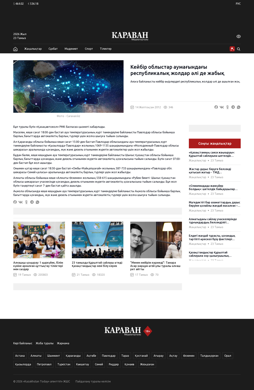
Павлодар (108, 355)
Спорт (89, 48)
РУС (238, 3)
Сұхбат (53, 48)
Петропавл (44, 364)
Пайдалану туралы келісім (93, 381)
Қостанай (141, 355)
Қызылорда (23, 364)
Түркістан (63, 364)
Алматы (36, 355)
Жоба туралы (45, 343)
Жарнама (63, 343)
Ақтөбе (91, 355)
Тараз (125, 355)
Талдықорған (209, 355)
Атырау (158, 355)
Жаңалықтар (33, 48)
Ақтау (173, 355)
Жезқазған (147, 364)
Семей (99, 364)
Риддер (114, 364)
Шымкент (53, 355)
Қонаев (129, 364)
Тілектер (105, 48)
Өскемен (188, 355)
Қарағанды (73, 355)
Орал (227, 355)
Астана (20, 355)
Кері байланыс (22, 343)
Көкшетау (82, 364)
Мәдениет (71, 48)
